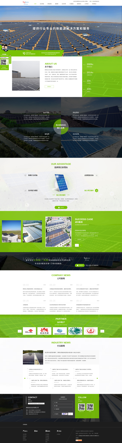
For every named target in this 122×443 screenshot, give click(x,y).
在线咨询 (62, 207)
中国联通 (90, 334)
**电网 (44, 334)
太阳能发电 (25, 304)
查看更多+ (49, 86)
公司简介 (87, 3)
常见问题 (47, 438)
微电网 (56, 3)
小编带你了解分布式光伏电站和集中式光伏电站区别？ (61, 369)
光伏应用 (64, 3)
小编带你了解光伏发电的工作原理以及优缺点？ (84, 369)
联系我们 (94, 3)
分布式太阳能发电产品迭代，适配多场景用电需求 (87, 288)
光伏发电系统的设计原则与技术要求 (58, 304)
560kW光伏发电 (80, 230)
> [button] (102, 331)
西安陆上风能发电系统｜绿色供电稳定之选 (32, 288)
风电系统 (50, 3)
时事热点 (47, 439)
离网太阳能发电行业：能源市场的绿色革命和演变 (86, 380)
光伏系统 (42, 3)
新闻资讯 (79, 3)
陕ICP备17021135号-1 (83, 433)
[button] (77, 245)
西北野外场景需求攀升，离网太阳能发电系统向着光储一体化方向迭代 (62, 352)
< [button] (19, 331)
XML (93, 433)
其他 (46, 441)
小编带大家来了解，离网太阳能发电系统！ (40, 380)
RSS (90, 433)
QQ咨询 (4, 57)
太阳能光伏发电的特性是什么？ (36, 369)
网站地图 (96, 433)
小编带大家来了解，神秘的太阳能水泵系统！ (63, 380)
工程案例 (71, 3)
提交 (70, 413)
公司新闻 (61, 278)
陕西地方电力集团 (28, 334)
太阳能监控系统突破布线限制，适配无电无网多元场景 (61, 288)
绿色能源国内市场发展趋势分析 (83, 304)
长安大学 (59, 334)
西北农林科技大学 (75, 334)
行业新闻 (61, 346)
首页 (35, 3)
